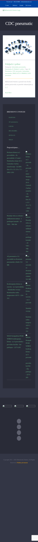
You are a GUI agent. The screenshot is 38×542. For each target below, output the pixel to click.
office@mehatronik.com (26, 1)
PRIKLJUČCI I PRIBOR (20, 73)
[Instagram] (19, 438)
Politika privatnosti (22, 462)
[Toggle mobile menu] (34, 13)
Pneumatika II (9, 69)
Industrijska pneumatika (19, 67)
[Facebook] (19, 427)
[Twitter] (19, 421)
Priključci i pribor (19, 46)
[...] (6, 87)
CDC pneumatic (17, 71)
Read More (8, 92)
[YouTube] (19, 432)
